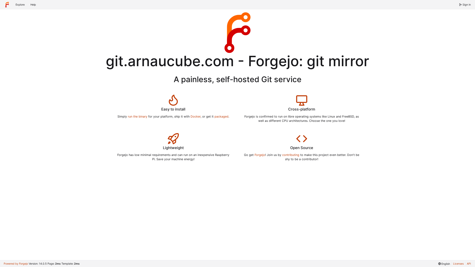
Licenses (458, 263)
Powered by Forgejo (16, 263)
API (469, 263)
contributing (290, 155)
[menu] (444, 263)
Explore (20, 4)
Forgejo (260, 155)
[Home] (7, 4)
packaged (221, 116)
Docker (196, 116)
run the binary (137, 116)
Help (33, 4)
